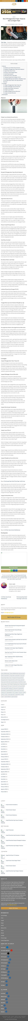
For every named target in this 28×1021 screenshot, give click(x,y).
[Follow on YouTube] (25, 1)
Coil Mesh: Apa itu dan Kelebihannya (12, 530)
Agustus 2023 (4, 741)
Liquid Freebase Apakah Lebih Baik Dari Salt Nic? (16, 639)
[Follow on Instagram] (16, 1)
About (2, 933)
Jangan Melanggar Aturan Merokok (11, 86)
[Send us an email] (21, 1)
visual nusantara (20, 1019)
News (2, 712)
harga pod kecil (20, 677)
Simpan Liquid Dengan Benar (10, 72)
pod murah (16, 688)
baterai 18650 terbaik (5, 673)
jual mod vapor (6, 576)
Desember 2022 (4, 761)
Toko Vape (20, 24)
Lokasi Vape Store (5, 940)
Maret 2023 (3, 754)
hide (16, 63)
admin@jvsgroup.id (8, 612)
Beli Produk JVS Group (14, 617)
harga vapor (3, 681)
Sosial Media (5, 1016)
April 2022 (3, 781)
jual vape (9, 0)
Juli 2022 (3, 774)
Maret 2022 (3, 784)
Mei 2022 (3, 779)
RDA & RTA (3, 717)
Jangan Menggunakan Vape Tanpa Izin (12, 85)
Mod (2, 709)
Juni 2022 (3, 776)
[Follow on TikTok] (18, 1)
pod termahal (16, 690)
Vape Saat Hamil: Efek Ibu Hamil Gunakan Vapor (16, 652)
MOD (2, 925)
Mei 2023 (3, 749)
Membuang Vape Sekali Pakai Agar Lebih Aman (14, 481)
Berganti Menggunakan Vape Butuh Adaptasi (13, 69)
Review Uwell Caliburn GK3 (11, 660)
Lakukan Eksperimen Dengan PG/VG (12, 77)
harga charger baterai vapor (6, 677)
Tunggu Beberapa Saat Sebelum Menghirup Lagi (14, 78)
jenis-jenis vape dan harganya (12, 681)
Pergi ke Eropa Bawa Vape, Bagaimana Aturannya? (13, 634)
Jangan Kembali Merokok (9, 93)
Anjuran (4, 66)
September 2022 (4, 769)
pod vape (10, 577)
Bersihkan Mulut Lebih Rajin (10, 75)
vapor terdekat (12, 579)
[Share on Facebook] (14, 570)
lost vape (13, 576)
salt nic (2, 694)
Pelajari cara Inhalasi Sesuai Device (11, 67)
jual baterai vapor (22, 681)
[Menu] (2, 4)
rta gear (16, 692)
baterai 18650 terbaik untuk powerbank (17, 673)
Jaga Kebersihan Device (9, 70)
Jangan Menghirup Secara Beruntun (11, 91)
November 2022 (4, 764)
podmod (10, 688)
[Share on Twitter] (16, 570)
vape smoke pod (11, 694)
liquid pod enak (16, 683)
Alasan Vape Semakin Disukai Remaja (13, 629)
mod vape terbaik (23, 576)
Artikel (2, 935)
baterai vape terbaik (5, 675)
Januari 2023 (4, 759)
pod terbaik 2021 (10, 690)
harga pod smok (4, 679)
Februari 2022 (4, 786)
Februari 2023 (4, 756)
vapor (8, 579)
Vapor (12, 575)
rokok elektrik (14, 577)
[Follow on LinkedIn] (23, 1)
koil (8, 683)
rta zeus (20, 692)
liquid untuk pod (23, 683)
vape (18, 577)
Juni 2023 (3, 746)
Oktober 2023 (4, 736)
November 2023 (4, 734)
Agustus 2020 (4, 789)
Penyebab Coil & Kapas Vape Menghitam (14, 648)
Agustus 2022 (4, 771)
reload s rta (3, 692)
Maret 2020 (3, 791)
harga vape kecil (21, 575)
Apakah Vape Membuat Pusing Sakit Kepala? (15, 625)
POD (2, 918)
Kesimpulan (5, 94)
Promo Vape (4, 938)
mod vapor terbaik (4, 577)
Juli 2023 (3, 744)
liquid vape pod (4, 686)
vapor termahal (18, 579)
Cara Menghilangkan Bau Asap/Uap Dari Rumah (15, 643)
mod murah (17, 576)
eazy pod (22, 675)
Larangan (4, 83)
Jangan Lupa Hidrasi (8, 89)
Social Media (4, 915)
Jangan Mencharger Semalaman (11, 88)
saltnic (24, 692)
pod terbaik (3, 690)
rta (13, 692)
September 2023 (4, 739)
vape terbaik (21, 577)
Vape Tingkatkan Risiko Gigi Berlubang (14, 656)
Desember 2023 (4, 731)
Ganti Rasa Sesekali (8, 74)
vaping (25, 577)
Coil (2, 704)
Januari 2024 (4, 729)
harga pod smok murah (12, 679)
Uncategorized (4, 719)
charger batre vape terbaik (14, 675)
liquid (11, 576)
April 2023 (3, 751)
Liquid (2, 707)
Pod (2, 714)
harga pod (14, 677)
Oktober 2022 (4, 766)
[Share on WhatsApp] (11, 570)
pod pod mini (21, 688)
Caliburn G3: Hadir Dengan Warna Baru (13, 665)
